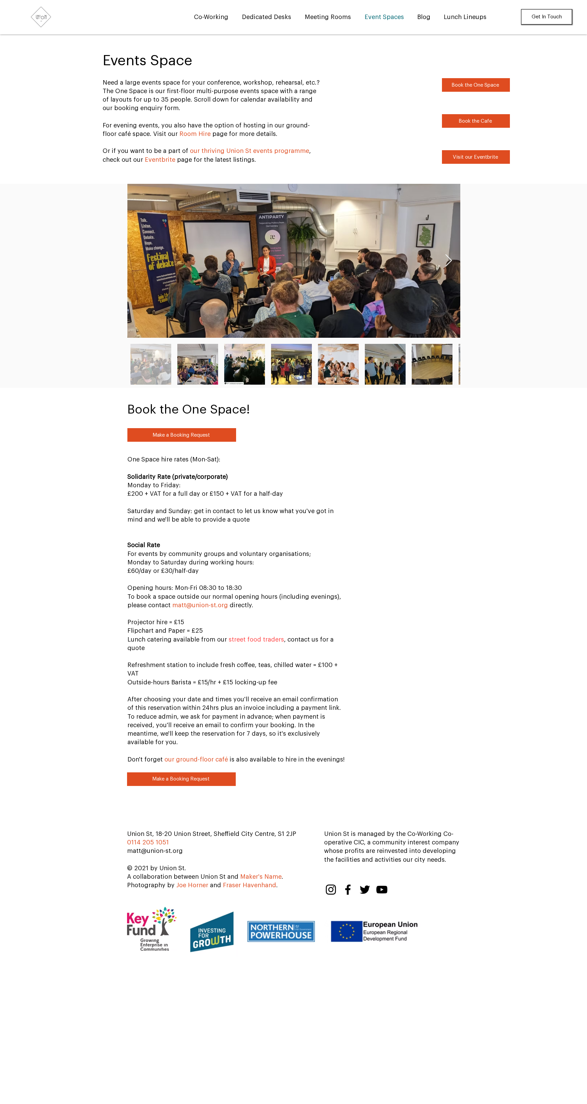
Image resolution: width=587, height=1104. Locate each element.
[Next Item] (448, 260)
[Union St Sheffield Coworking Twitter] (365, 889)
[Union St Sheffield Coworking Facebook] (348, 889)
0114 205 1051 (148, 842)
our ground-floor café (196, 759)
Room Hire (195, 134)
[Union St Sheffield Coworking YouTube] (382, 889)
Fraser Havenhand (249, 885)
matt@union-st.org (200, 605)
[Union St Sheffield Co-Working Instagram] (331, 889)
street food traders (256, 639)
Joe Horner (192, 885)
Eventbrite (160, 160)
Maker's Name (261, 877)
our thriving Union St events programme (249, 151)
